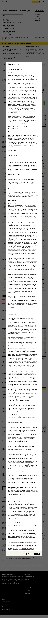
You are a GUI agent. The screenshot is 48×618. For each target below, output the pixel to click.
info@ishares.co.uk (15, 165)
